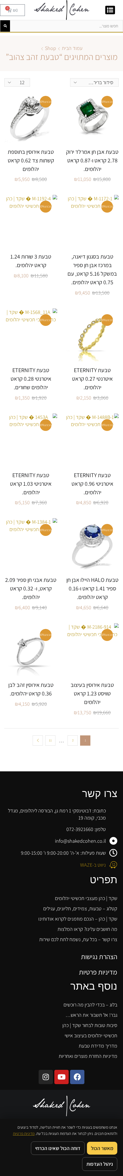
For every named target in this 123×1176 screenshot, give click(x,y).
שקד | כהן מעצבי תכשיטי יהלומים (86, 898)
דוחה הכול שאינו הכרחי (57, 1148)
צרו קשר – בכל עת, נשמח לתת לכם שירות (78, 939)
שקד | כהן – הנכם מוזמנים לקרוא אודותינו (77, 918)
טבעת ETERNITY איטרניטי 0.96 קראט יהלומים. (92, 483)
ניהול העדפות (99, 1164)
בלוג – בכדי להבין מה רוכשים (90, 1004)
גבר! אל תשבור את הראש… (91, 1015)
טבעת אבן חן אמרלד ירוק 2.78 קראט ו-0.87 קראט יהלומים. (92, 160)
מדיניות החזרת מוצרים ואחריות (88, 1056)
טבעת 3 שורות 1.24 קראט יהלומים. (30, 261)
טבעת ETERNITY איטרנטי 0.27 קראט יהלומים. (92, 378)
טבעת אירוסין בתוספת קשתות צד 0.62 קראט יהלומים (31, 160)
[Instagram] (46, 1077)
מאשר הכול (102, 1148)
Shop (50, 48)
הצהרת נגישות (99, 956)
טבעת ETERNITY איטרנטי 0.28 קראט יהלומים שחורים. (31, 378)
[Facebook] (77, 1077)
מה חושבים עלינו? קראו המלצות (87, 929)
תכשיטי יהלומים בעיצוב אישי (91, 1035)
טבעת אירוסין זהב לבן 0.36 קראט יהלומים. (30, 689)
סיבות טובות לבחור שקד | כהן (89, 1025)
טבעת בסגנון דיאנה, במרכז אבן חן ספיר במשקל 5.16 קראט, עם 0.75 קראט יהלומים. (92, 269)
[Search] (5, 26)
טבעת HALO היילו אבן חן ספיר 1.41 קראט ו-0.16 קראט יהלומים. (92, 588)
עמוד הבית (72, 48)
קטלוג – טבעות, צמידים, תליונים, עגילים (80, 908)
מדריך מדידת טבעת (98, 1045)
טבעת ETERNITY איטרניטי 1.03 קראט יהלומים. (30, 483)
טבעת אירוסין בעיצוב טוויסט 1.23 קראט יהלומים (92, 693)
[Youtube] (61, 1077)
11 (50, 740)
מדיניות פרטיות (98, 972)
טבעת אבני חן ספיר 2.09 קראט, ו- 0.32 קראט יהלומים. (30, 588)
